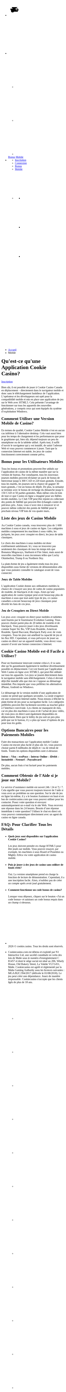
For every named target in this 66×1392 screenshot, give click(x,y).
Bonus (11, 157)
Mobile (19, 157)
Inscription (20, 160)
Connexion (21, 163)
